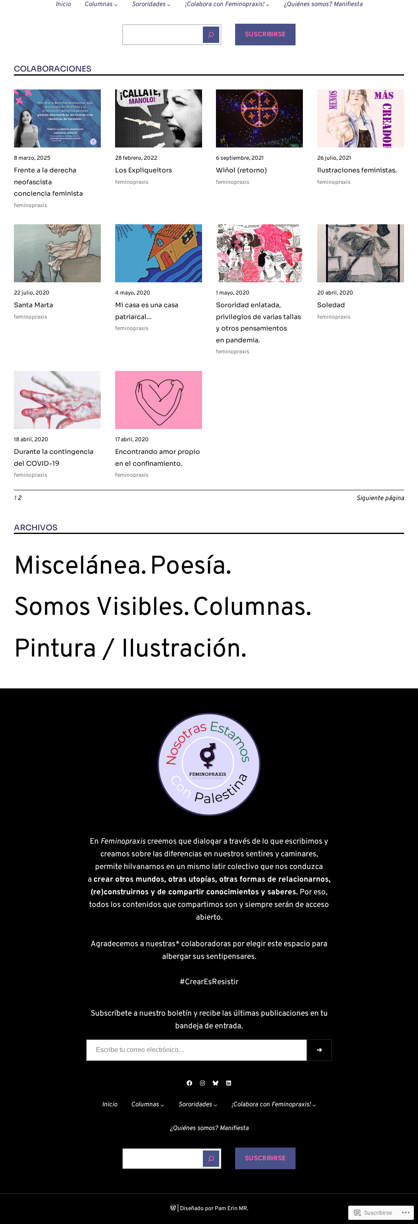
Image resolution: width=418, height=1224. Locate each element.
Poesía (188, 567)
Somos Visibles (99, 608)
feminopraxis (30, 205)
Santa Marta (33, 305)
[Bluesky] (215, 1083)
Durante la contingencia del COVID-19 (53, 457)
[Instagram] (202, 1083)
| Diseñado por (195, 1208)
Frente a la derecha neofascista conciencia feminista (48, 182)
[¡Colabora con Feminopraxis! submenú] (267, 5)
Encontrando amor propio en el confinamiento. (157, 457)
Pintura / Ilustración (127, 650)
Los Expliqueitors (143, 170)
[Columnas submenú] (116, 5)
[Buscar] (211, 35)
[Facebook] (189, 1083)
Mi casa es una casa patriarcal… (146, 311)
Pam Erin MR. (231, 1208)
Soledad (331, 305)
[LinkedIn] (228, 1083)
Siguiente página (380, 498)
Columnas (249, 608)
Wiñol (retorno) (241, 170)
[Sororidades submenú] (169, 5)
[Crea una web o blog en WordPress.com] (173, 1208)
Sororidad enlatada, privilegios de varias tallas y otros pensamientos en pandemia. (258, 322)
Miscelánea (77, 567)
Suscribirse (265, 34)
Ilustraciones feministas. (357, 170)
